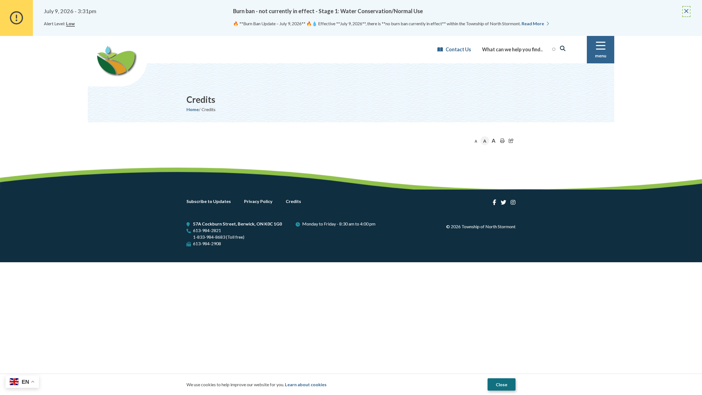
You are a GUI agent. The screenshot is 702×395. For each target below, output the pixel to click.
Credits (293, 201)
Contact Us (458, 49)
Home (192, 109)
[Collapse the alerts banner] (686, 11)
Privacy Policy (258, 201)
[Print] (502, 140)
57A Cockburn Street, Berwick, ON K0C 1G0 (237, 223)
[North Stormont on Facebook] (494, 202)
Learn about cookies (306, 384)
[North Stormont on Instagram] (513, 202)
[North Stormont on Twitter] (503, 202)
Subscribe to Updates (208, 201)
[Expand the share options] (511, 140)
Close (501, 384)
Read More (533, 23)
